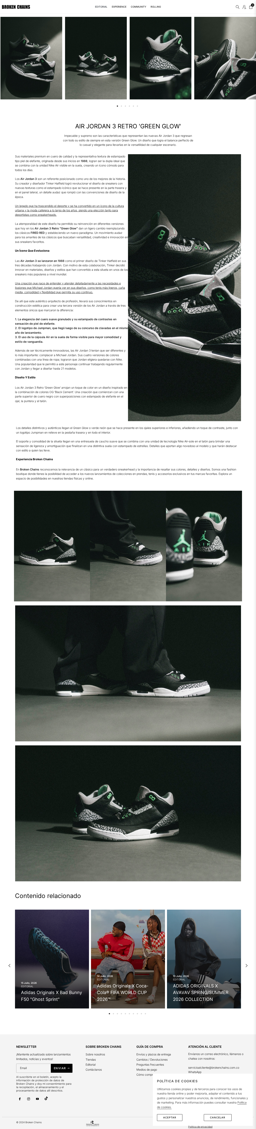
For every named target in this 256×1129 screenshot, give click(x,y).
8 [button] (137, 1013)
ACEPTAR (169, 1117)
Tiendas (91, 1059)
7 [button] (133, 1013)
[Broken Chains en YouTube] (37, 1099)
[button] (237, 7)
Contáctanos (94, 1069)
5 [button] (133, 106)
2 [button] (121, 106)
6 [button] (137, 106)
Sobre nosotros (95, 1054)
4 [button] (129, 106)
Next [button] (246, 965)
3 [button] (125, 106)
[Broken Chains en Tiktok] (46, 1098)
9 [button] (141, 1013)
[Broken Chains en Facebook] (19, 1099)
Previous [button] (9, 965)
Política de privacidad (200, 1126)
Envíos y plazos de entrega (153, 1054)
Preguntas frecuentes (150, 1064)
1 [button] (117, 106)
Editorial (91, 1064)
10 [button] (145, 1013)
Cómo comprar (146, 1074)
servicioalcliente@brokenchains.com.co (213, 1067)
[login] (244, 7)
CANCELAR (217, 1117)
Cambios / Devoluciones (152, 1059)
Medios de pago (146, 1069)
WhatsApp (194, 1072)
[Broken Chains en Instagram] (28, 1099)
